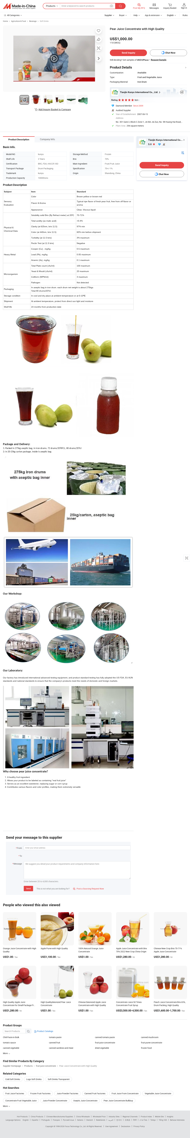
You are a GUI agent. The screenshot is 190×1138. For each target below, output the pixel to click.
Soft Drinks (44, 21)
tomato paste (55, 1037)
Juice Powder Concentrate (55, 1100)
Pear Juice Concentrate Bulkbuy (118, 1100)
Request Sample (158, 60)
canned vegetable (11, 1047)
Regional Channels (130, 1116)
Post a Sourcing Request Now (88, 888)
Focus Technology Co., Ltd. (76, 1126)
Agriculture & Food (18, 21)
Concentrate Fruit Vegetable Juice (21, 1100)
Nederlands (100, 1120)
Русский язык (68, 1120)
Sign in (184, 7)
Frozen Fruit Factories (40, 1093)
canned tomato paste (105, 1037)
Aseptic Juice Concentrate (85, 1100)
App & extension (152, 15)
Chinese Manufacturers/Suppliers (59, 1116)
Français (56, 1120)
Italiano (80, 1120)
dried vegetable (102, 1047)
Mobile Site (159, 1116)
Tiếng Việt (163, 1120)
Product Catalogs (45, 1031)
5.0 (150, 144)
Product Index (146, 1116)
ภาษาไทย (143, 1120)
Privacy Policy (139, 1126)
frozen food (146, 1047)
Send (28, 888)
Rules (185, 15)
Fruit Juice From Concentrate (125, 1093)
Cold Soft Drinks (12, 1079)
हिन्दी (135, 1120)
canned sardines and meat (61, 1047)
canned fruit (54, 1042)
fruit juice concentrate (105, 1042)
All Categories (13, 15)
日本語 (127, 1120)
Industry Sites (114, 1116)
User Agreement (111, 1126)
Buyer (122, 15)
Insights (170, 1116)
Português (45, 1120)
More (5, 1106)
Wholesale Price (99, 1116)
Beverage (33, 21)
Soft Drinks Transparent (59, 1079)
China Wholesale (83, 1116)
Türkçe (153, 1120)
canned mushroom (149, 1037)
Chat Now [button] (170, 52)
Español (35, 1120)
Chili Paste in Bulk (11, 1037)
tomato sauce (9, 1042)
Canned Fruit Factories (94, 1093)
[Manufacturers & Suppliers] (19, 6)
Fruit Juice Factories (14, 1093)
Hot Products (22, 1116)
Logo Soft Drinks (34, 1079)
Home (5, 21)
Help (135, 15)
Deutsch (89, 1120)
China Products (37, 1116)
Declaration (125, 1126)
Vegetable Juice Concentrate (158, 1093)
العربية (110, 1120)
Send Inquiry (128, 52)
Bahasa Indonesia (177, 1120)
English (26, 1120)
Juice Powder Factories (67, 1093)
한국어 (119, 1120)
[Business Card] (182, 152)
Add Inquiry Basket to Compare (54, 109)
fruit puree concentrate (151, 1042)
